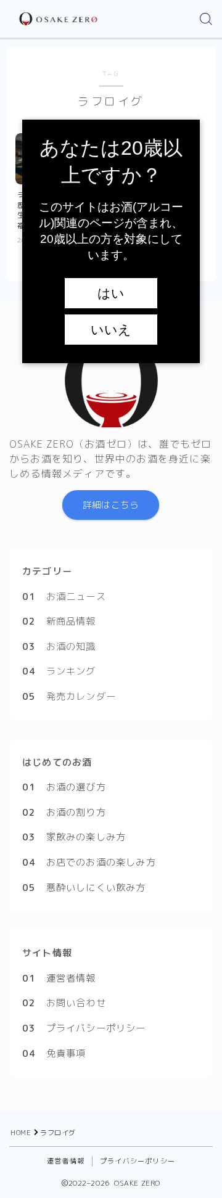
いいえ (111, 329)
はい (111, 293)
